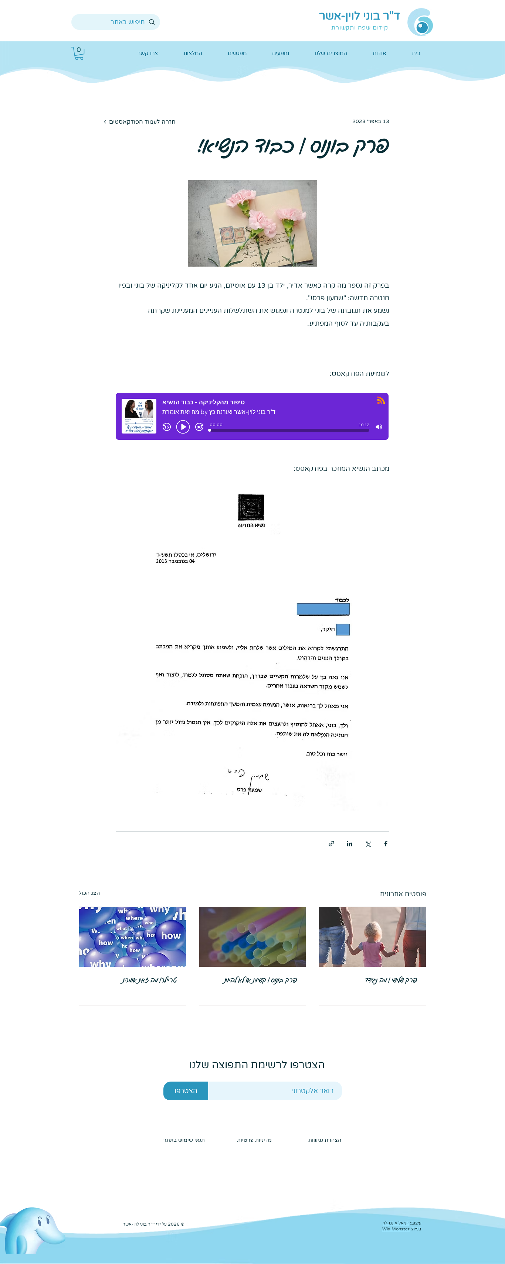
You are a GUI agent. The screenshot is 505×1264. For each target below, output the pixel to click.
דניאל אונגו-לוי (396, 1223)
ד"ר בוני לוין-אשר (359, 16)
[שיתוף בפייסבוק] (385, 843)
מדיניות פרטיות (253, 1140)
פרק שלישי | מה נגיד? (391, 980)
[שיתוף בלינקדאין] (349, 843)
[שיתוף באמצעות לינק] (331, 843)
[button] (79, 53)
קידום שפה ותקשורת (359, 27)
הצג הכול (89, 893)
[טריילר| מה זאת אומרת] (132, 937)
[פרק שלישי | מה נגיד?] (372, 937)
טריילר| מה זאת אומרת (150, 980)
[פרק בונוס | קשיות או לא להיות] (252, 937)
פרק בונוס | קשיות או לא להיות (260, 980)
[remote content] (252, 421)
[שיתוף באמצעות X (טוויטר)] (367, 843)
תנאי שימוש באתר (184, 1140)
